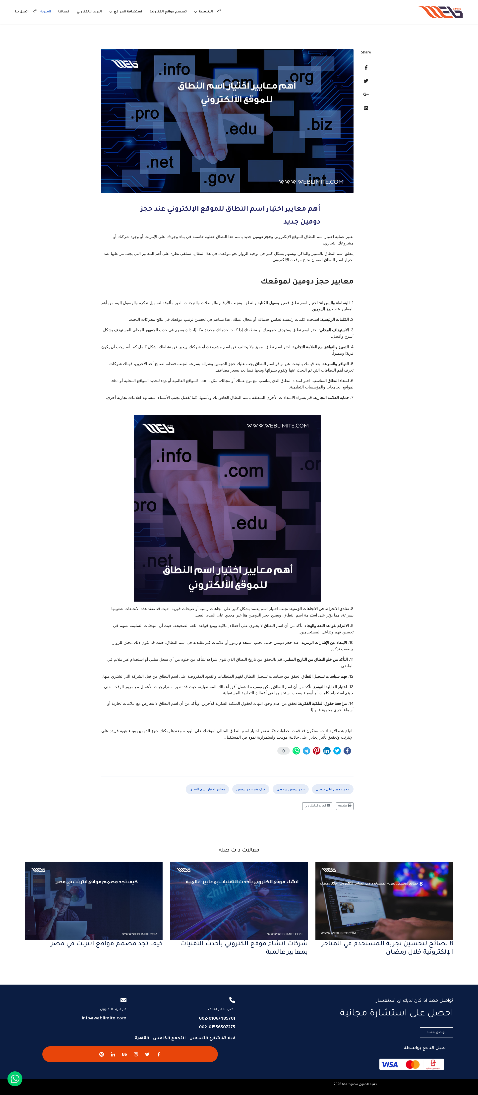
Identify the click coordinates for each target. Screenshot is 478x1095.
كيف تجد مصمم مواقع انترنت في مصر (107, 944)
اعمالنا (63, 12)
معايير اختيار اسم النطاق (207, 789)
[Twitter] (366, 81)
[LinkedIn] (366, 107)
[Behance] (124, 1054)
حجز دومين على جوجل (333, 789)
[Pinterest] (101, 1054)
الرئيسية (206, 12)
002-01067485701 (217, 1018)
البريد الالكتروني (89, 12)
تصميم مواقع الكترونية (168, 12)
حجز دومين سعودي (291, 789)
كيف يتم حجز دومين (250, 789)
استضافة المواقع (128, 12)
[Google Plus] (366, 94)
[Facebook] (366, 67)
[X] (147, 1054)
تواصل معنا (436, 1032)
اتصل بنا (22, 12)
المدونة (45, 12)
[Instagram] (136, 1054)
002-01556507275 (217, 1027)
